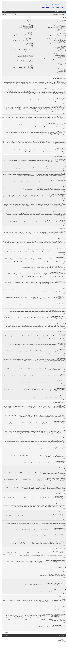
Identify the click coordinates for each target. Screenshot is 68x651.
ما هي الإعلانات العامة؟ (62, 69)
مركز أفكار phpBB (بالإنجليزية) (23, 608)
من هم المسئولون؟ (30, 21)
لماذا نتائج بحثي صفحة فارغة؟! (28, 46)
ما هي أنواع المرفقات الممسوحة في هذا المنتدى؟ (25, 60)
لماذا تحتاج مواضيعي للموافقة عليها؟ (59, 59)
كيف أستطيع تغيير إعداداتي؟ (61, 34)
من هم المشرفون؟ (30, 22)
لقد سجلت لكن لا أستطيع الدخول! (60, 25)
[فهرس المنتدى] (53, 5)
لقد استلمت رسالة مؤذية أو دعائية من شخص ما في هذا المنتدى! (22, 35)
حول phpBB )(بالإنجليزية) (45, 601)
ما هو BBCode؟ (63, 64)
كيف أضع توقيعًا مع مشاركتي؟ (61, 49)
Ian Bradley (59, 637)
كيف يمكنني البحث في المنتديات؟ (27, 44)
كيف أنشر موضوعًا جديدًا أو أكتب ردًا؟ (59, 47)
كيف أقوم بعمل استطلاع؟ (61, 50)
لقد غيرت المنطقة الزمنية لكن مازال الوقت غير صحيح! (56, 38)
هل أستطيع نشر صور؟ (62, 68)
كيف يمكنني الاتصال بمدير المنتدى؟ (27, 68)
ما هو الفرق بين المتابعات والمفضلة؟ (27, 52)
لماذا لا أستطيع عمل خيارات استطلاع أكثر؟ (58, 51)
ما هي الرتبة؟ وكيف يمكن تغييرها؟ (60, 42)
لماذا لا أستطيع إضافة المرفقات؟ (60, 55)
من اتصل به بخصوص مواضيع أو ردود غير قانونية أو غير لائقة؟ (23, 67)
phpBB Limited (39, 600)
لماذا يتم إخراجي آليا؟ (62, 29)
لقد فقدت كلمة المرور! (62, 28)
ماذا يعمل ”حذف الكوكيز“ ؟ (61, 30)
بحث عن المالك (15, 615)
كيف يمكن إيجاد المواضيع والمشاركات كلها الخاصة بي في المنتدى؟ (22, 49)
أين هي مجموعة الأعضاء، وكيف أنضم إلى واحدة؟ (25, 25)
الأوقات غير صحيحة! (62, 36)
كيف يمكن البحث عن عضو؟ (28, 47)
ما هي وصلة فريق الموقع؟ (29, 29)
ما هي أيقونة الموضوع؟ (62, 73)
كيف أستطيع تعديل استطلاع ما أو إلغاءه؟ (59, 53)
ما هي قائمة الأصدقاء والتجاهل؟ (28, 39)
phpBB (27, 189)
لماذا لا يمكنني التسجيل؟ (61, 24)
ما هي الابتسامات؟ (62, 67)
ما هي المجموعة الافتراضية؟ (28, 28)
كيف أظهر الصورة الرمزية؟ (61, 41)
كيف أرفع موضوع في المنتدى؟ (60, 60)
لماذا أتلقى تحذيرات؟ (62, 56)
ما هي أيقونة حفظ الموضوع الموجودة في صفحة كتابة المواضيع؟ (55, 58)
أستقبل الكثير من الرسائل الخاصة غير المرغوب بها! (24, 34)
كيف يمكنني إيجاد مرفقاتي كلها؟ (28, 61)
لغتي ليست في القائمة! (62, 39)
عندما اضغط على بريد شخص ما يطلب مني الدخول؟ (57, 43)
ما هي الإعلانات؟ (63, 70)
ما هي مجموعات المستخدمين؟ (28, 24)
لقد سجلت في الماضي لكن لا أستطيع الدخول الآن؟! (57, 27)
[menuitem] (56, 12)
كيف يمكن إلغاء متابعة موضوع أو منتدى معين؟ (25, 56)
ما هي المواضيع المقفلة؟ (61, 72)
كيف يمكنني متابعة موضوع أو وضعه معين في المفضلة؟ (24, 54)
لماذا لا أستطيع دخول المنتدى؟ (60, 54)
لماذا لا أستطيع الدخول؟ (62, 26)
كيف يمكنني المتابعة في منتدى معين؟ (27, 55)
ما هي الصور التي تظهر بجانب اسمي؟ (59, 40)
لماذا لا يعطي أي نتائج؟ (29, 45)
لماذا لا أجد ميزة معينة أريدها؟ (28, 66)
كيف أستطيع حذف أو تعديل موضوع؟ (60, 48)
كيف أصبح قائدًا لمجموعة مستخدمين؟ (27, 26)
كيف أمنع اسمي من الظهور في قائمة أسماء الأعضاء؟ (57, 35)
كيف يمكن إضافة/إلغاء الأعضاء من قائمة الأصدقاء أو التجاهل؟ (23, 40)
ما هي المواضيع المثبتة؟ (62, 71)
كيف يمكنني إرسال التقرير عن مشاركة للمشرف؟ (57, 57)
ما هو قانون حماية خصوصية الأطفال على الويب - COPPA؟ (56, 22)
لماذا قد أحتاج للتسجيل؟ (61, 21)
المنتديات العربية (59, 640)
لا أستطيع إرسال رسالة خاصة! (28, 33)
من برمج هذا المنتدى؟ (29, 65)
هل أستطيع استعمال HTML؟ (61, 65)
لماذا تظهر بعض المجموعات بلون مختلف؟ (26, 27)
